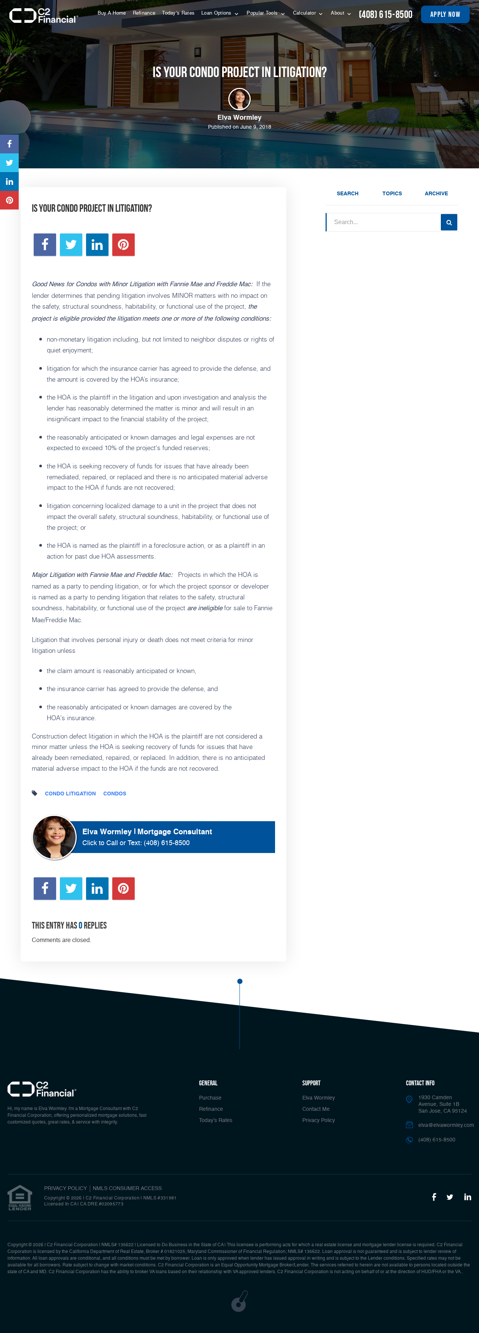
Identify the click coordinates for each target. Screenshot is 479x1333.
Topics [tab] (392, 193)
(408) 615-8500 (386, 14)
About (338, 13)
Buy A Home (112, 13)
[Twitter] (450, 1197)
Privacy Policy (318, 1120)
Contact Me (316, 1109)
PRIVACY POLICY (65, 1188)
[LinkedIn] (468, 1197)
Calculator (305, 13)
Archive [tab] (436, 193)
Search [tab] (348, 193)
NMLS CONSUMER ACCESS (127, 1188)
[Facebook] (434, 1197)
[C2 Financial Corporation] (43, 15)
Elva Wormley (318, 1098)
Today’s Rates (178, 13)
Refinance (144, 13)
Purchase (210, 1098)
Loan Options (217, 13)
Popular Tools (263, 13)
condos (114, 794)
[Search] (449, 222)
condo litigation (70, 794)
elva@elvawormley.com (446, 1125)
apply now (445, 14)
